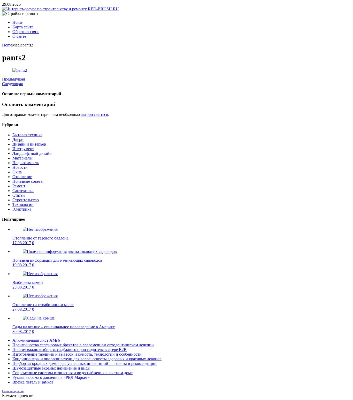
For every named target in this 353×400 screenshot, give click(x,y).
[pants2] (19, 70)
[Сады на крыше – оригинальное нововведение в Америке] (39, 318)
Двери (18, 139)
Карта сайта (22, 27)
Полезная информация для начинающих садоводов (57, 260)
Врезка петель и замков (32, 382)
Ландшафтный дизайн (32, 153)
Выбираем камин (27, 282)
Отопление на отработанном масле (43, 304)
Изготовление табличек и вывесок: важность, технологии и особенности (77, 354)
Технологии (23, 204)
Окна (17, 172)
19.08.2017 (21, 265)
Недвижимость (25, 163)
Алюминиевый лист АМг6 (36, 340)
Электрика (21, 209)
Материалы (22, 158)
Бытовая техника (27, 135)
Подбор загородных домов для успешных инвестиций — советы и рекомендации (84, 363)
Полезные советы (27, 181)
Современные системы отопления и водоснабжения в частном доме (72, 373)
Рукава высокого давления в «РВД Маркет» (51, 377)
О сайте (19, 36)
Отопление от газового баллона (40, 238)
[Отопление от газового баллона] (40, 229)
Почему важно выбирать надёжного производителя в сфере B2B (69, 349)
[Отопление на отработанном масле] (40, 296)
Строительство (25, 200)
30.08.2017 (21, 331)
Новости (20, 167)
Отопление (22, 176)
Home (17, 22)
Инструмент (23, 149)
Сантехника (23, 190)
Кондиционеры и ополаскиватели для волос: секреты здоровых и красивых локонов (87, 359)
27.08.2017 (21, 309)
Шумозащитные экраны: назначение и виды (51, 368)
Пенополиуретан (13, 391)
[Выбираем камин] (40, 273)
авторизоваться (94, 114)
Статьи (18, 195)
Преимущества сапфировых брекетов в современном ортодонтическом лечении (83, 345)
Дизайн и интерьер (29, 144)
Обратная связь (25, 31)
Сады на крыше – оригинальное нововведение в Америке (63, 327)
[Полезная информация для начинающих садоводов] (70, 251)
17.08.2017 (21, 243)
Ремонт (18, 186)
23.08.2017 (21, 287)
